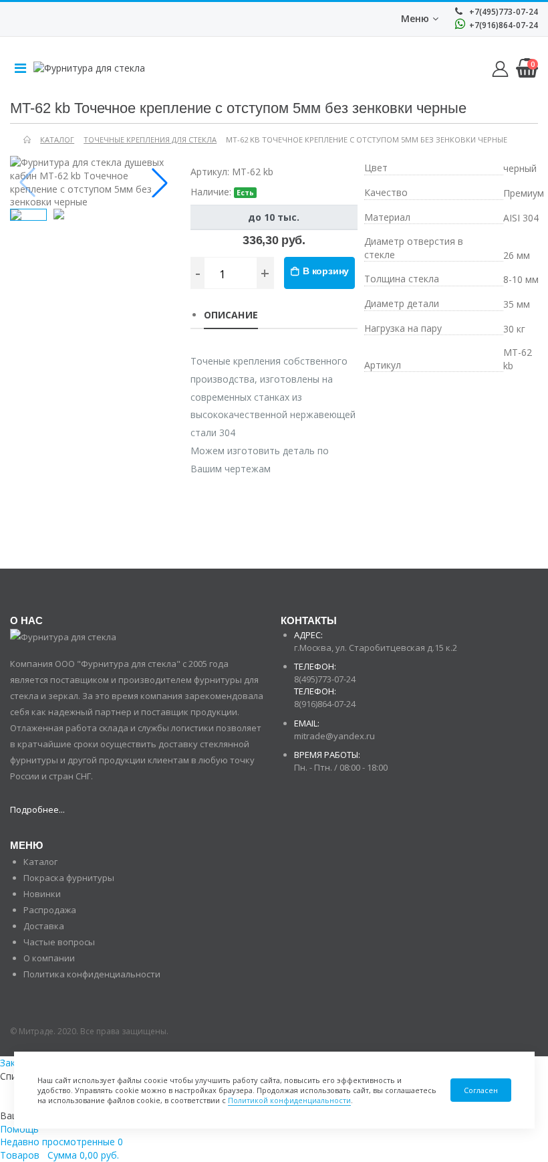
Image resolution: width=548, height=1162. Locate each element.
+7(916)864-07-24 (502, 25)
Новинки (42, 894)
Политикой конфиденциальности (289, 1100)
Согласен (481, 1090)
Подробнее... (37, 809)
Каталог (40, 862)
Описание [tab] (231, 314)
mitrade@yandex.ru (334, 736)
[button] (159, 182)
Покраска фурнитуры (68, 878)
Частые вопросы (59, 942)
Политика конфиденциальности (91, 974)
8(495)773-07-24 (325, 679)
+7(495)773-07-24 (502, 11)
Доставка (43, 926)
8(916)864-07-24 (325, 704)
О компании (49, 958)
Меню (415, 18)
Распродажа (49, 910)
